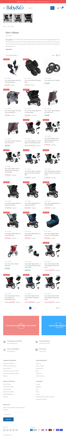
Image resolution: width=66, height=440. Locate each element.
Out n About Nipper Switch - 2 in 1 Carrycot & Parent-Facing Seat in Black (33, 265)
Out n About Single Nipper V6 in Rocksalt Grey (13, 234)
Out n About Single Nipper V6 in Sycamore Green (32, 204)
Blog (37, 371)
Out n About (11, 26)
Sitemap (5, 396)
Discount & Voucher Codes (10, 371)
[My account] (58, 8)
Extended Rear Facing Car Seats (45, 396)
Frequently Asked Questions (11, 373)
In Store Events (40, 376)
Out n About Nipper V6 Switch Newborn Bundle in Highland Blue (32, 172)
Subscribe (8, 419)
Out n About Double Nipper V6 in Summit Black (33, 111)
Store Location (40, 366)
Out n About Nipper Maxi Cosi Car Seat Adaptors (13, 81)
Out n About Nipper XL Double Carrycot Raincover (13, 111)
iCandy (38, 384)
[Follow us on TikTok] (16, 430)
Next (57, 308)
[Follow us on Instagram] (7, 430)
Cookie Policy (7, 384)
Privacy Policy (7, 389)
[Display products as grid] (57, 55)
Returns (5, 376)
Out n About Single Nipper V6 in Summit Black (52, 204)
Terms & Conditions (8, 391)
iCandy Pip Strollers (41, 399)
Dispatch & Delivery (8, 363)
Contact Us (39, 373)
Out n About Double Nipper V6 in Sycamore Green (13, 204)
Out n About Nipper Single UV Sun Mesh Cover (52, 111)
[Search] (52, 8)
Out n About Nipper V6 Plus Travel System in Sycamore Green (52, 297)
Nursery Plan (39, 368)
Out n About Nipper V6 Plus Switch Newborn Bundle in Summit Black (12, 170)
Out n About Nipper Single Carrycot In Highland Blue (51, 234)
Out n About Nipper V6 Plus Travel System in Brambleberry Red (12, 297)
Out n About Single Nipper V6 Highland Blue (32, 234)
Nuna (37, 391)
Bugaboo (38, 386)
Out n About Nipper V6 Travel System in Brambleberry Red (33, 141)
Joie (37, 389)
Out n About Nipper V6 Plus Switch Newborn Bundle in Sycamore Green (52, 140)
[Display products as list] (59, 55)
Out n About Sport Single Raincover (11, 264)
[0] (61, 8)
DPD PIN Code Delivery (9, 366)
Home (4, 26)
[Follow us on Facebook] (4, 430)
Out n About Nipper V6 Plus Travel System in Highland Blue (32, 297)
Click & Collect (7, 368)
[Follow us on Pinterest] (10, 430)
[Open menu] (4, 8)
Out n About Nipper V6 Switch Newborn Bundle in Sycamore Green (52, 172)
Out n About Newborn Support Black (33, 81)
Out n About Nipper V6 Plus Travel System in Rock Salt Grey (52, 265)
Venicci (38, 394)
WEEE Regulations (8, 394)
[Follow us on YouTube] (13, 430)
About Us (38, 363)
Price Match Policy (8, 386)
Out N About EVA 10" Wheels (52, 80)
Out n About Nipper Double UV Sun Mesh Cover (13, 141)
